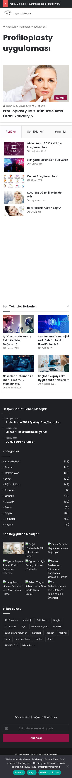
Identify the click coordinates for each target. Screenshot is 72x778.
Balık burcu (42, 620)
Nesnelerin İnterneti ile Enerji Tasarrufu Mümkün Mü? (18, 380)
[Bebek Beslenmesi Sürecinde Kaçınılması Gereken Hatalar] (58, 569)
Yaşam (9, 524)
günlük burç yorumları (16, 632)
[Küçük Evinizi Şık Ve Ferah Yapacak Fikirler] (13, 548)
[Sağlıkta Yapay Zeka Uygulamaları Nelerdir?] (53, 363)
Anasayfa (10, 26)
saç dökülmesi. (23, 639)
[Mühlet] (17, 13)
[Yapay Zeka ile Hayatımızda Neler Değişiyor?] (58, 548)
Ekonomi (10, 490)
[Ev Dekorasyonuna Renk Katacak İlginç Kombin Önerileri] (58, 590)
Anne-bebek (12, 461)
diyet (23, 626)
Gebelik (9, 495)
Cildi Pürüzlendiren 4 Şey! (44, 208)
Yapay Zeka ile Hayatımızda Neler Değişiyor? (34, 3)
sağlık (39, 639)
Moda (8, 507)
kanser (50, 632)
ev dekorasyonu (39, 626)
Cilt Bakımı (10, 626)
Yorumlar (60, 131)
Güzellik (9, 501)
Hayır (32, 772)
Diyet (8, 478)
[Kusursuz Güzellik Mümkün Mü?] (14, 197)
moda (8, 639)
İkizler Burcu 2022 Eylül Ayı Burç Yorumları (44, 145)
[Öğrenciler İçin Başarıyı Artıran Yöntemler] (36, 565)
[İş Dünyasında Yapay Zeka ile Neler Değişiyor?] (18, 324)
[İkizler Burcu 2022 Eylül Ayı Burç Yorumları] (14, 148)
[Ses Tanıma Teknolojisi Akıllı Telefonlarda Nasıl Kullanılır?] (53, 324)
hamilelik (37, 632)
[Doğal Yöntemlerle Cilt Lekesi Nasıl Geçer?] (36, 550)
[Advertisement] (36, 259)
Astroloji (27, 620)
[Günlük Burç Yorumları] (14, 181)
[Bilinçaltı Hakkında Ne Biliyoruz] (14, 165)
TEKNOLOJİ (11, 645)
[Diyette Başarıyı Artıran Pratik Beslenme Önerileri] (13, 567)
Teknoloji (10, 518)
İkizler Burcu (28, 645)
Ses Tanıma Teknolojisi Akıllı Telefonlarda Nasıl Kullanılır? (53, 340)
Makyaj (63, 632)
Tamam (19, 772)
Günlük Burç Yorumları (42, 176)
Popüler (11, 131)
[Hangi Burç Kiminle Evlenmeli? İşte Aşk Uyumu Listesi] (13, 588)
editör (9, 105)
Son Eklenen (35, 131)
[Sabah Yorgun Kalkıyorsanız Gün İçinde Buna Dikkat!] (36, 588)
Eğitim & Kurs (13, 484)
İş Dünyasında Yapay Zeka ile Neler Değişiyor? (17, 340)
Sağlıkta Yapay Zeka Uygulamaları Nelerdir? (53, 378)
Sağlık (8, 513)
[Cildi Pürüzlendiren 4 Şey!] (14, 211)
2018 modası (11, 620)
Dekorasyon (12, 472)
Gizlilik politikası (49, 772)
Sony (50, 639)
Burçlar (9, 467)
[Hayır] (67, 766)
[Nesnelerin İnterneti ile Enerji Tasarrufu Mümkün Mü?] (18, 363)
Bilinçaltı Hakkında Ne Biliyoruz (47, 160)
